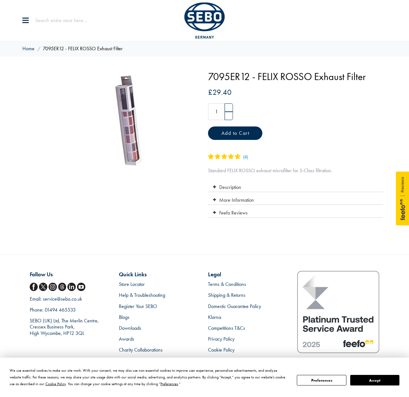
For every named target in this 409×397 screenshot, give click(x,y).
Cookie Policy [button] (55, 383)
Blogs (124, 317)
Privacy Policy (221, 339)
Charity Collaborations (141, 349)
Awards (126, 339)
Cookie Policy (221, 349)
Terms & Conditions (227, 284)
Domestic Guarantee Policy (234, 306)
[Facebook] (34, 287)
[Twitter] (44, 287)
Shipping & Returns (226, 295)
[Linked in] (72, 287)
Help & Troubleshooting (142, 295)
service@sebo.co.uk (62, 299)
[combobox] (75, 20)
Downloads (130, 328)
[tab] (295, 185)
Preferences (321, 380)
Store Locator (132, 284)
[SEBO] (204, 20)
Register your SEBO (138, 306)
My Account (369, 20)
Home (28, 48)
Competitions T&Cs (226, 328)
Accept (375, 380)
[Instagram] (53, 287)
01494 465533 (60, 309)
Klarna (214, 317)
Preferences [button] (169, 383)
